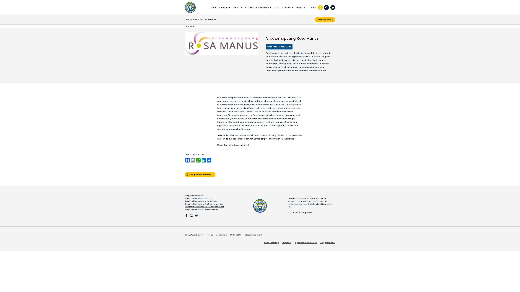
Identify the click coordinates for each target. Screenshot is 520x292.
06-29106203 (235, 235)
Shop (313, 7)
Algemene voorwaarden (306, 243)
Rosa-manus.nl (241, 145)
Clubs (276, 7)
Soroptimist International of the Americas (201, 201)
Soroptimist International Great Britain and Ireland (204, 207)
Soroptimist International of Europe (198, 198)
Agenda (299, 7)
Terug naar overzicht (200, 174)
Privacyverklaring (271, 243)
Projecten (286, 7)
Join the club (324, 19)
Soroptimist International (194, 196)
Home (213, 7)
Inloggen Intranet (327, 243)
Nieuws (236, 7)
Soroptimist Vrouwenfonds (257, 7)
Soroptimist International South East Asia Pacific (204, 204)
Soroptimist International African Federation (202, 209)
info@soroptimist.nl (253, 235)
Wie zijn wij (223, 7)
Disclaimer (286, 243)
